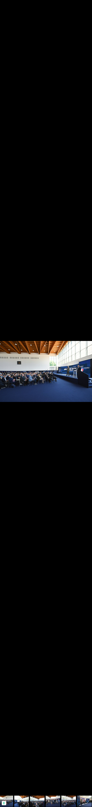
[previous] (4, 400)
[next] (88, 400)
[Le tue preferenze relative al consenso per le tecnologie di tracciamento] (4, 803)
